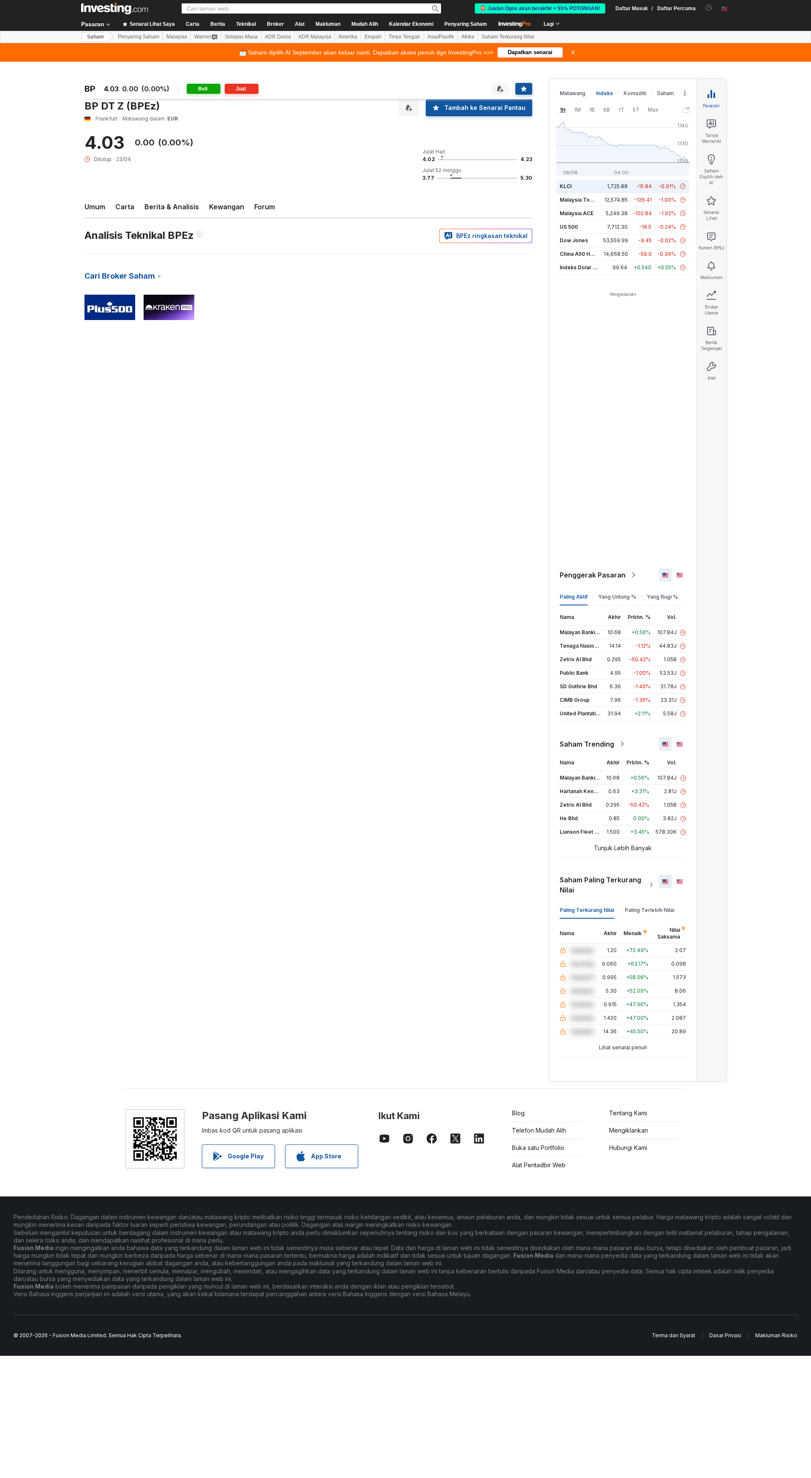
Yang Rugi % (662, 597)
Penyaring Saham (465, 24)
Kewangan (226, 207)
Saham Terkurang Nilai (508, 37)
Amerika (347, 37)
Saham (95, 37)
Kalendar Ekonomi (411, 24)
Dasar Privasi (725, 1335)
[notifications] (709, 8)
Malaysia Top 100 (581, 200)
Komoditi (634, 93)
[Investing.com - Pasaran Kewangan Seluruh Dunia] (114, 8)
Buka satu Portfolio (538, 1147)
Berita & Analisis (171, 207)
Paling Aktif (574, 597)
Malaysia (176, 37)
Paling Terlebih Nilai (649, 910)
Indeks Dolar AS (580, 267)
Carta (124, 207)
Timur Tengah (404, 37)
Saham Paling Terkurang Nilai (600, 885)
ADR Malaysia (314, 37)
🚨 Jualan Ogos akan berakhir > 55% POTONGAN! (540, 8)
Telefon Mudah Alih (539, 1130)
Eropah (373, 37)
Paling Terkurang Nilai (587, 910)
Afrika (467, 37)
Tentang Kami (628, 1113)
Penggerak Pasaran (593, 575)
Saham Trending (587, 744)
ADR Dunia (278, 37)
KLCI (566, 186)
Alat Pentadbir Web (539, 1165)
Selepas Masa (241, 37)
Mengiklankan (628, 1130)
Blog (518, 1113)
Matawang (572, 93)
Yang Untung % (617, 597)
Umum (94, 207)
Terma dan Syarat (673, 1335)
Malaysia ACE (576, 213)
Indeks (604, 93)
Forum (264, 207)
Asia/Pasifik (440, 37)
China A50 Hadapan (584, 254)
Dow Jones (574, 240)
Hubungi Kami (628, 1147)
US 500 (569, 227)
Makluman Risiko (776, 1335)
